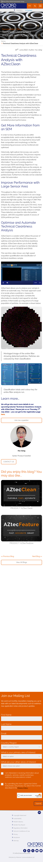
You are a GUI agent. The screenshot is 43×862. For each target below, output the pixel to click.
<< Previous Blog (7, 556)
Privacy (15, 834)
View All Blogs (21, 562)
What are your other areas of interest (18, 762)
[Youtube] (37, 850)
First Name (7, 715)
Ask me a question (21, 420)
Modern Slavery (18, 821)
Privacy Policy (22, 788)
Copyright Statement (19, 815)
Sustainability (17, 818)
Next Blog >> (37, 556)
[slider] (21, 283)
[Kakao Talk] (41, 850)
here (3, 414)
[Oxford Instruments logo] (8, 5)
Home (3, 41)
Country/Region (9, 743)
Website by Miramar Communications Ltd (21, 857)
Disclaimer (16, 837)
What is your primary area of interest (18, 752)
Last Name (7, 724)
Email (4, 733)
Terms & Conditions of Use (21, 831)
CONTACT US (8, 462)
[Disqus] (21, 602)
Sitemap (16, 840)
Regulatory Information (20, 828)
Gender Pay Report (19, 825)
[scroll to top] (39, 812)
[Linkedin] (28, 850)
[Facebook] (24, 850)
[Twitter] (32, 850)
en (29, 6)
